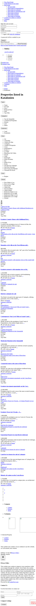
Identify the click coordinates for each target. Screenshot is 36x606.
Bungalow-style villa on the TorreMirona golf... (14, 245)
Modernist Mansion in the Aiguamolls (12, 341)
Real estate (7, 5)
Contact (10, 507)
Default (3, 179)
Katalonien (4, 128)
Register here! (12, 45)
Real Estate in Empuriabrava (15, 8)
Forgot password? (21, 45)
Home (6, 88)
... (20, 226)
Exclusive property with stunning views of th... (14, 269)
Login (2, 29)
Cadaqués (3, 282)
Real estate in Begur (13, 13)
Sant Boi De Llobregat (7, 425)
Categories (4, 116)
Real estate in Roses (13, 14)
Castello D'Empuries (6, 329)
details (13, 227)
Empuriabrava (4, 305)
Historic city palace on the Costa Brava (12, 475)
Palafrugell (4, 467)
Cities (2, 136)
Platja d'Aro (4, 376)
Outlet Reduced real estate (11, 3)
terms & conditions (15, 34)
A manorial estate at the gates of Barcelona (13, 363)
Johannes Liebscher (6, 229)
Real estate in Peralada (14, 16)
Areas (2, 173)
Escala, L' (3, 399)
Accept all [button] (8, 553)
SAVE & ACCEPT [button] (6, 580)
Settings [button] (3, 553)
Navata (3, 232)
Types (2, 102)
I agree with (11, 34)
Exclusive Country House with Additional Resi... (15, 219)
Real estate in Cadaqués (14, 10)
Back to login (4, 45)
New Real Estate (8, 2)
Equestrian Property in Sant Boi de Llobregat (14, 435)
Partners (10, 509)
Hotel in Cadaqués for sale (8, 293)
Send (2, 597)
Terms (9, 510)
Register (3, 40)
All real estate (11, 7)
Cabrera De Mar (5, 206)
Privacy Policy (15, 553)
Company (7, 19)
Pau (2, 258)
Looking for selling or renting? (12, 17)
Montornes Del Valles (7, 354)
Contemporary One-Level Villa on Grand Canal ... (15, 316)
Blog (5, 21)
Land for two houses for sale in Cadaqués (13, 454)
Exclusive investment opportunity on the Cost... (15, 386)
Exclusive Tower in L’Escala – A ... (11, 412)
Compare (3, 604)
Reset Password (22, 43)
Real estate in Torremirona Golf (16, 11)
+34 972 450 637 (9, 52)
